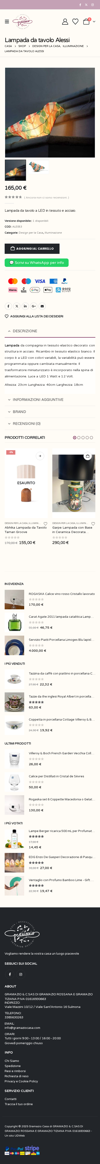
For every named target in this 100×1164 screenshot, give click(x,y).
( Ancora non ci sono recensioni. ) (46, 197)
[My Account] (65, 22)
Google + (33, 306)
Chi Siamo (12, 1061)
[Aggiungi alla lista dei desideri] (45, 523)
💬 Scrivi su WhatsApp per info (36, 262)
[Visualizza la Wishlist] (75, 22)
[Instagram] (92, 4)
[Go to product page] (26, 483)
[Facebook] (80, 4)
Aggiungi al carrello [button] (40, 456)
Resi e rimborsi (15, 1071)
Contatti (11, 1099)
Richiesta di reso (17, 1076)
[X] (86, 4)
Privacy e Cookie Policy (21, 1081)
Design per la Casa (31, 232)
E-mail (42, 306)
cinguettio (16, 306)
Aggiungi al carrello (34, 248)
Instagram (20, 974)
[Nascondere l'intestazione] (22, 21)
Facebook (8, 306)
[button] (8, 22)
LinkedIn (25, 306)
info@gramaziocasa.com (22, 1028)
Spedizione (13, 1066)
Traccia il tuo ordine (19, 1104)
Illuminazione (53, 232)
